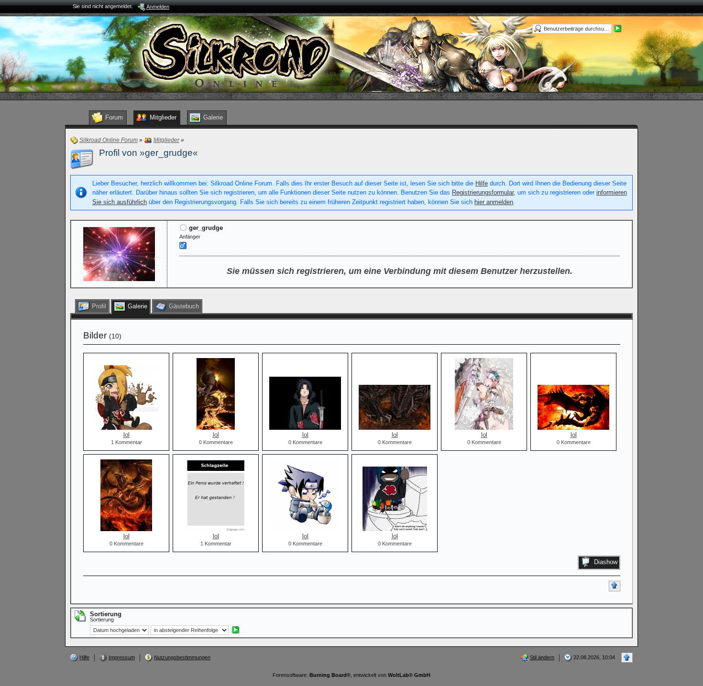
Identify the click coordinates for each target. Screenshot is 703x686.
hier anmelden (493, 202)
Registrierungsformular (483, 192)
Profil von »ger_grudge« (148, 153)
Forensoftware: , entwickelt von (351, 675)
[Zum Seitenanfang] (614, 586)
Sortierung (102, 619)
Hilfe (481, 183)
